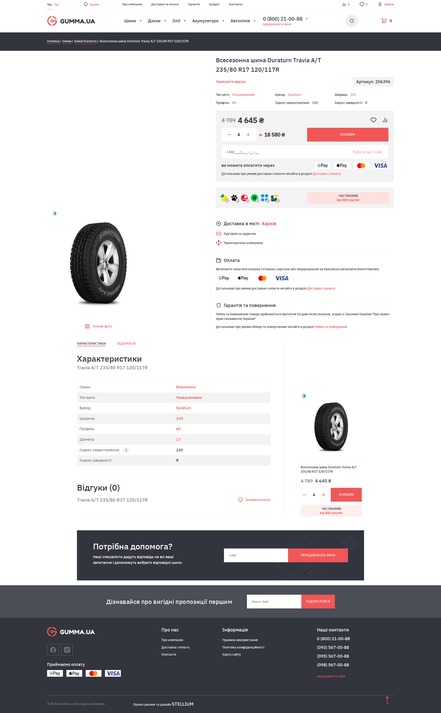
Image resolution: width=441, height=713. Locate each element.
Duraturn (294, 95)
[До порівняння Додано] (385, 120)
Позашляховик (243, 95)
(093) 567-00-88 (333, 647)
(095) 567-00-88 (333, 656)
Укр (49, 4)
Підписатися (318, 601)
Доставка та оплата (165, 4)
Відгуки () (126, 343)
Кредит (214, 4)
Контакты (236, 4)
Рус (56, 4)
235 (353, 95)
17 (178, 439)
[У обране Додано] (373, 120)
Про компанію (132, 4)
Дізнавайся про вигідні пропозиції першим (169, 601)
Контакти (168, 654)
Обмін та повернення (331, 327)
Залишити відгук (231, 81)
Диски (154, 20)
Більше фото (102, 326)
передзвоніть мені (277, 24)
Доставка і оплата (327, 174)
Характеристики (91, 343)
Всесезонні (186, 387)
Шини (130, 20)
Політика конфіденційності (243, 647)
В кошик (347, 134)
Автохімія (240, 20)
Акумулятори (205, 20)
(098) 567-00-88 (333, 665)
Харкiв (94, 4)
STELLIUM (182, 704)
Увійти (389, 4)
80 (234, 103)
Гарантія (194, 4)
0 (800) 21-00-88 (333, 638)
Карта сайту (231, 654)
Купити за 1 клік (367, 152)
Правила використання (240, 640)
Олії (176, 20)
